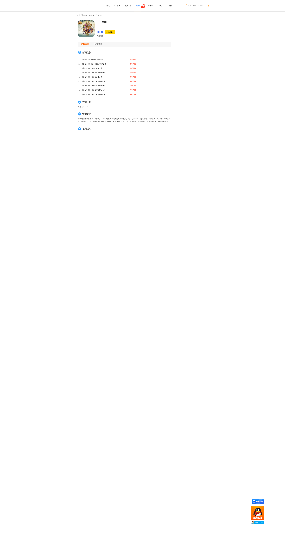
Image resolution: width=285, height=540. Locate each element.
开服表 (150, 6)
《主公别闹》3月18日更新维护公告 (93, 90)
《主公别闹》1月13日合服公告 (91, 68)
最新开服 (98, 44)
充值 (170, 6)
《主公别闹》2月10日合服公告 (91, 77)
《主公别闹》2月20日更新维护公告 (93, 86)
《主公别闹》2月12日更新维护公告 (93, 81)
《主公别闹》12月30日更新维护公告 (93, 64)
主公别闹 (99, 15)
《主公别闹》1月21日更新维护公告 (93, 73)
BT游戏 (117, 6)
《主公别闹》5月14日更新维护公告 (93, 94)
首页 (108, 6)
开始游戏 (109, 32)
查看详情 (133, 59)
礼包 (160, 6)
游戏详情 (85, 44)
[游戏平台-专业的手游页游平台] (84, 5)
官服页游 (127, 6)
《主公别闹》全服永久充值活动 (92, 59)
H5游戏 (138, 6)
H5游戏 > (92, 15)
